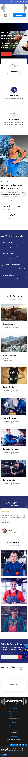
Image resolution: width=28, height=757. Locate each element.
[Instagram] (15, 2)
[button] (5, 15)
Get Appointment (6, 54)
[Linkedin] (20, 2)
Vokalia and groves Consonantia (9, 194)
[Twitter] (23, 2)
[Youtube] (18, 2)
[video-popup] (15, 54)
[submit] (20, 657)
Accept (4, 754)
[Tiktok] (26, 2)
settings (16, 752)
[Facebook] (12, 2)
